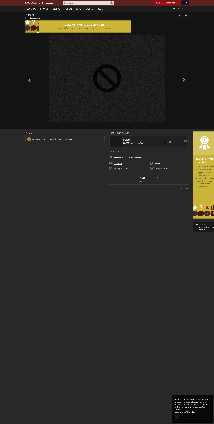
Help (184, 9)
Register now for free (167, 3)
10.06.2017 (118, 164)
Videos (56, 8)
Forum (68, 8)
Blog (100, 8)
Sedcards (30, 8)
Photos (44, 8)
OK (177, 417)
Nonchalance (35, 18)
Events (89, 8)
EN (178, 9)
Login (185, 3)
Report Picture (184, 188)
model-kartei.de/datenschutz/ (185, 412)
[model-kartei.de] (39, 3)
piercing (30, 14)
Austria (120, 158)
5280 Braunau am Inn (132, 158)
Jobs (78, 8)
